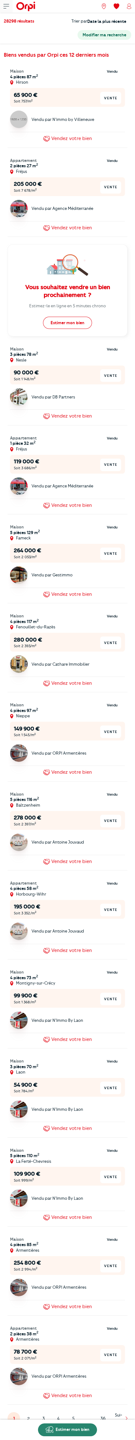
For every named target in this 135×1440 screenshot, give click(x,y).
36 (102, 1418)
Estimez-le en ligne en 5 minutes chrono (67, 305)
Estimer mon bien (72, 1429)
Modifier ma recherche (104, 34)
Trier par (79, 20)
